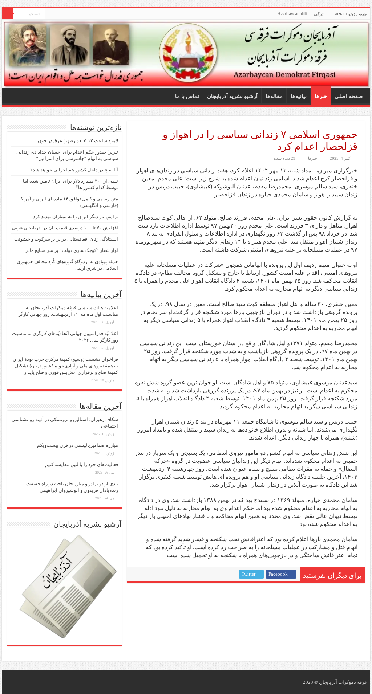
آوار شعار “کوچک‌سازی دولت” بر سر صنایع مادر (71, 250)
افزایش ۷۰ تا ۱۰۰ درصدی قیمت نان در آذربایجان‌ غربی (65, 227)
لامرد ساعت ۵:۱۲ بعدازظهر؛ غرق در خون (78, 140)
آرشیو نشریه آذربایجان (232, 96)
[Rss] (50, 14)
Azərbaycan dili (292, 13)
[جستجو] (7, 13)
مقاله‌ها (274, 96)
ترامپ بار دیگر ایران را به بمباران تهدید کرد (75, 216)
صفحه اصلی (349, 96)
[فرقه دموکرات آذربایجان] (186, 54)
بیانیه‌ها (299, 96)
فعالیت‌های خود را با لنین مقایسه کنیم (81, 464)
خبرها (321, 96)
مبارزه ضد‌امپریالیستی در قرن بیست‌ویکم (77, 445)
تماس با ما (187, 96)
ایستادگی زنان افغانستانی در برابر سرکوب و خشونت (66, 239)
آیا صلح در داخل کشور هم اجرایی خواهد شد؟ (74, 169)
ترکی (318, 13)
